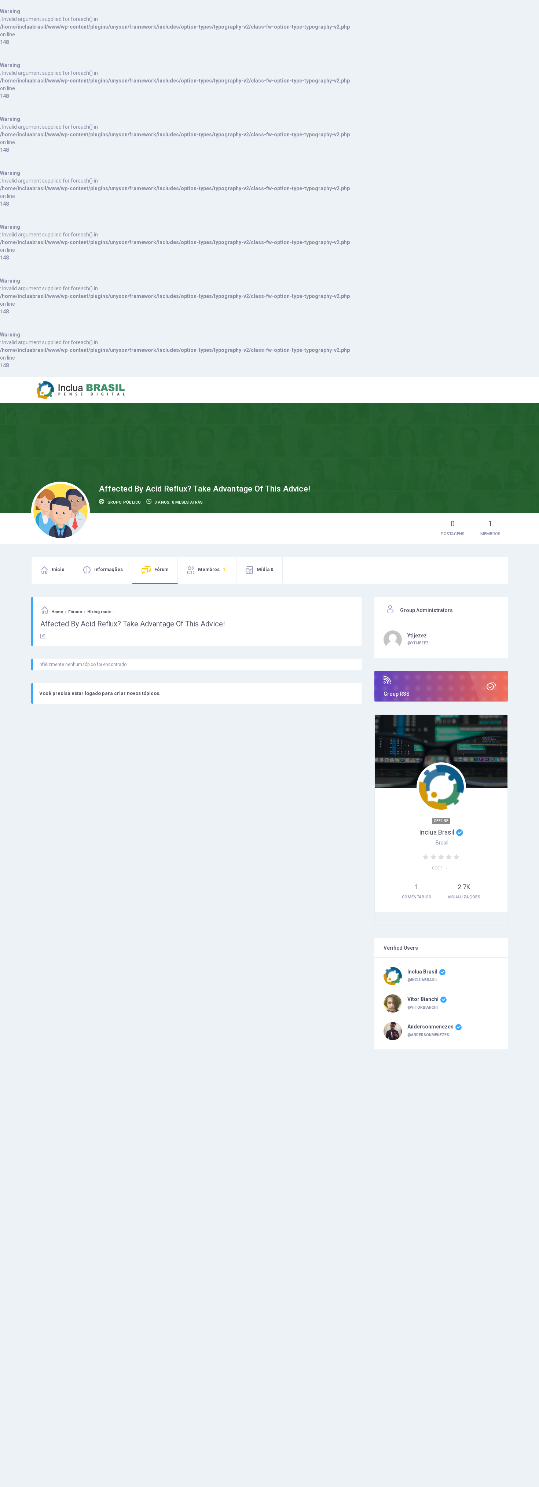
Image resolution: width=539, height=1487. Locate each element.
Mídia (265, 569)
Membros (211, 569)
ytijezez (417, 635)
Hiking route (99, 612)
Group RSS (397, 694)
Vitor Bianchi (423, 999)
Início (58, 569)
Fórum (161, 569)
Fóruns (75, 612)
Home (57, 612)
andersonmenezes (430, 1027)
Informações (108, 569)
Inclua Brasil (436, 832)
